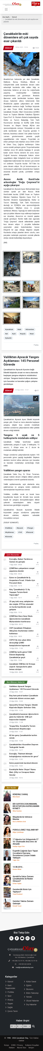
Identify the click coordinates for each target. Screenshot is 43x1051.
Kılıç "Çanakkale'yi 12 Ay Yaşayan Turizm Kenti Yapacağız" (19, 592)
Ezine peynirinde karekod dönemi (23, 763)
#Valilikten (8, 528)
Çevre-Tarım (13, 1011)
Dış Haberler (31, 1004)
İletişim (31, 1048)
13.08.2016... (18, 868)
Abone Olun (21, 1048)
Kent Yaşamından (10, 986)
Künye (6, 1045)
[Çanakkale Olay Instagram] (27, 938)
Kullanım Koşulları (32, 1045)
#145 (20, 532)
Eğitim (28, 985)
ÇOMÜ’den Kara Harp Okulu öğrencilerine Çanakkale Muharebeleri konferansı (20, 619)
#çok (14, 334)
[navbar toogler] (6, 9)
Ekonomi (29, 989)
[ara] (33, 1026)
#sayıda (22, 334)
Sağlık (10, 1007)
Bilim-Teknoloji (32, 993)
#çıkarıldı (8, 338)
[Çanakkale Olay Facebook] (16, 938)
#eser (32, 334)
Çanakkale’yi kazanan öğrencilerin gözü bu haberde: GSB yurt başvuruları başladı (24, 717)
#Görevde (8, 536)
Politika (11, 992)
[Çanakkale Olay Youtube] (21, 938)
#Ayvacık (20, 528)
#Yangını (30, 528)
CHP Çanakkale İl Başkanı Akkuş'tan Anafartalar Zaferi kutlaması (21, 631)
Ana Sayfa (6, 17)
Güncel (14, 17)
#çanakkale (9, 329)
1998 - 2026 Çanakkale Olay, (17, 1038)
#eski (19, 329)
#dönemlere (30, 329)
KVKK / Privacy (17, 1045)
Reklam (12, 1048)
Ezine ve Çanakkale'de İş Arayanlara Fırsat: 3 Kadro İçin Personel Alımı (22, 580)
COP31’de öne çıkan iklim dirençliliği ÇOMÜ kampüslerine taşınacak (20, 643)
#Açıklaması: (9, 532)
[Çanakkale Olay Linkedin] (32, 938)
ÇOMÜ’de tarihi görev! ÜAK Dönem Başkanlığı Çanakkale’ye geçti (20, 655)
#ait (6, 334)
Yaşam (10, 1003)
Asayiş (10, 1000)
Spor (9, 996)
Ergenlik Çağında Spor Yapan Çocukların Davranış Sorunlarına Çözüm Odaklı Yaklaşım (25, 855)
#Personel (29, 532)
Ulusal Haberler (32, 1001)
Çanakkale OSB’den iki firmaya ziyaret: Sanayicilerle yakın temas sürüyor (22, 667)
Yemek (29, 997)
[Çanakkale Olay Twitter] (10, 938)
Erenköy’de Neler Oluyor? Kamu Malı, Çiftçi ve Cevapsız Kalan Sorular (22, 772)
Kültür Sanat (31, 981)
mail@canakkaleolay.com (24, 967)
